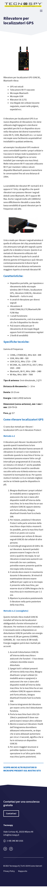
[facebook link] (11, 849)
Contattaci (11, 813)
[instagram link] (5, 849)
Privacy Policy (9, 871)
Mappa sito (22, 871)
